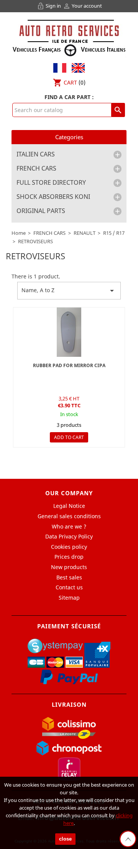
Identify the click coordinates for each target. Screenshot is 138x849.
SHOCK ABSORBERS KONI (53, 197)
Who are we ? (69, 526)
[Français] (59, 67)
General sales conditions (69, 516)
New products (69, 567)
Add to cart (69, 437)
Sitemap (69, 597)
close (65, 839)
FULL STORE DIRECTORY (51, 183)
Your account (82, 5)
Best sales (69, 577)
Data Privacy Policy (69, 536)
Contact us (69, 587)
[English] (76, 67)
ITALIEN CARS (35, 154)
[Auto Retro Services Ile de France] (69, 37)
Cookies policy (69, 546)
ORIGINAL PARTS (40, 211)
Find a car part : (69, 97)
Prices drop (69, 556)
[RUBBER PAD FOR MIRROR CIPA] (69, 332)
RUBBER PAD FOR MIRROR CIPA (69, 365)
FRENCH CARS (36, 168)
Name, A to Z (69, 290)
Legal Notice (69, 505)
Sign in (49, 5)
